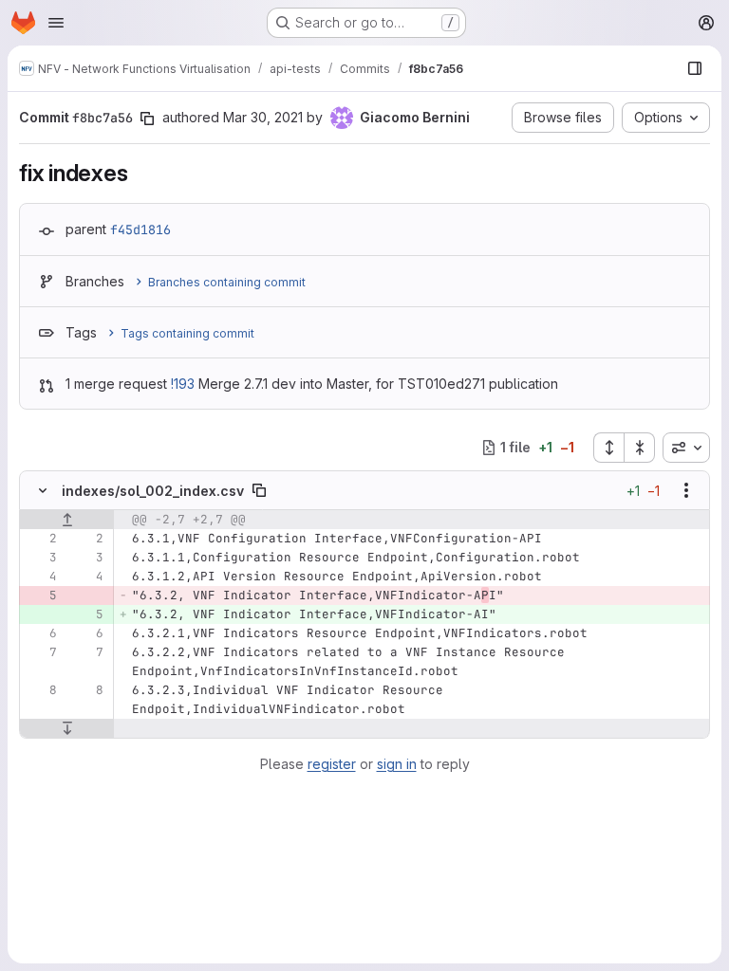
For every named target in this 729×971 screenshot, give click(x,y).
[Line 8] (41, 690)
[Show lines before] (67, 519)
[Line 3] (41, 557)
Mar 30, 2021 (263, 117)
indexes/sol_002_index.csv (153, 491)
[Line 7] (41, 652)
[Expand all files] (608, 447)
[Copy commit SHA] (147, 118)
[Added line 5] (87, 614)
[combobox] (686, 447)
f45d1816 (140, 229)
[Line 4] (41, 576)
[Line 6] (41, 633)
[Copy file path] (259, 490)
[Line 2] (41, 538)
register (332, 764)
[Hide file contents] (42, 490)
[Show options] (686, 490)
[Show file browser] (695, 68)
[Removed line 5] (41, 595)
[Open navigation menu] (56, 23)
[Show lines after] (67, 728)
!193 (183, 384)
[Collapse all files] (640, 447)
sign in (397, 764)
